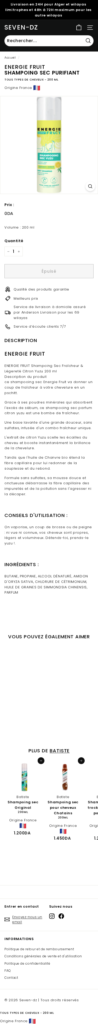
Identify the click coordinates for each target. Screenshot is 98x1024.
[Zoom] (90, 186)
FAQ (7, 970)
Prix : (9, 204)
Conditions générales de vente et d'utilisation (43, 956)
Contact (11, 977)
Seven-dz (21, 27)
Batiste (60, 750)
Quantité (13, 240)
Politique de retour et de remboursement (39, 949)
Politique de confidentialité (27, 963)
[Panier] (79, 27)
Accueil (10, 57)
